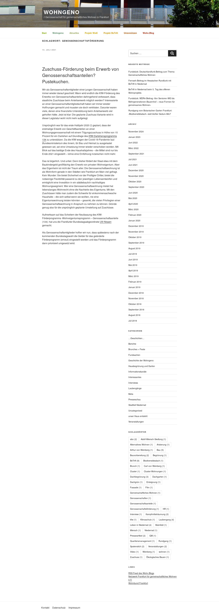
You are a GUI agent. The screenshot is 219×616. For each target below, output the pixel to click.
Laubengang (166, 519)
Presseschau (134, 399)
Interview (136, 514)
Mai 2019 (132, 264)
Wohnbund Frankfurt (138, 583)
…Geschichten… (136, 338)
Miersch (135, 530)
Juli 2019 (132, 253)
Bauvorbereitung (139, 455)
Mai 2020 (132, 198)
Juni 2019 (133, 259)
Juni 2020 (133, 192)
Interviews (133, 382)
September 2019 (136, 242)
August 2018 (134, 315)
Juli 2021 (132, 159)
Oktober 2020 (134, 181)
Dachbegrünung (139, 476)
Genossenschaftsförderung (144, 508)
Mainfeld (161, 524)
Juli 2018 (132, 320)
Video (134, 551)
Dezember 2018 (136, 292)
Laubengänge (135, 388)
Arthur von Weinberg (141, 449)
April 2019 (133, 270)
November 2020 (136, 175)
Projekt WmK (91, 32)
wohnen (164, 551)
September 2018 (136, 309)
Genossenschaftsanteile (143, 503)
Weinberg (149, 551)
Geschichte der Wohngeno (141, 360)
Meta (130, 393)
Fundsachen (134, 354)
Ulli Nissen (105, 221)
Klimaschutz (147, 519)
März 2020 (133, 209)
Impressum (74, 607)
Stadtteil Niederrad (137, 404)
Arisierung (163, 444)
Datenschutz (59, 607)
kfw (133, 519)
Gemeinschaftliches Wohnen (145, 492)
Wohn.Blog (148, 32)
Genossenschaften (140, 498)
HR (166, 508)
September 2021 (136, 153)
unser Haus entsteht (137, 416)
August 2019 (134, 248)
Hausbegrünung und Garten (141, 366)
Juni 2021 (133, 164)
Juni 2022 (133, 142)
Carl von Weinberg (154, 465)
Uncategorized (135, 410)
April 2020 (133, 203)
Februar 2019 (134, 281)
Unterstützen (130, 32)
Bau (160, 449)
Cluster (135, 471)
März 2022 (133, 148)
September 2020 (136, 186)
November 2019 (136, 231)
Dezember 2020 (136, 170)
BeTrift (134, 460)
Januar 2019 (134, 287)
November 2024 (136, 131)
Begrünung (160, 455)
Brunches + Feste (136, 349)
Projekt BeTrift (111, 32)
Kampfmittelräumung (157, 514)
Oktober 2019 (134, 237)
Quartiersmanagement (142, 540)
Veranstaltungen (136, 421)
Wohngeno (58, 32)
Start (44, 32)
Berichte (132, 343)
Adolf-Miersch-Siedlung (153, 439)
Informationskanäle (137, 371)
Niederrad (151, 530)
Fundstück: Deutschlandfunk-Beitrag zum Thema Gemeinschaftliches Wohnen (151, 73)
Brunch (135, 465)
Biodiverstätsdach (153, 460)
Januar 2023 (134, 136)
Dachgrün (136, 482)
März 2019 (133, 276)
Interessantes (134, 377)
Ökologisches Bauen (157, 557)
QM (152, 535)
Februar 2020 (134, 214)
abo (133, 439)
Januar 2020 (134, 220)
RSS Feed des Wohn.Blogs (141, 573)
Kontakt (45, 607)
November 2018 (136, 298)
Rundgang (165, 540)
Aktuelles (74, 32)
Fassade (136, 487)
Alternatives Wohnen (141, 444)
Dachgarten (159, 476)
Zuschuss (136, 557)
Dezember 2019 (136, 225)
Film (149, 487)
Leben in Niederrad (141, 524)
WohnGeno (62, 12)
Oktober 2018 (134, 303)
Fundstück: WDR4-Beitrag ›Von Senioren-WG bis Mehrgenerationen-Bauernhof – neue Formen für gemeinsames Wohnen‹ (151, 101)
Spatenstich (137, 546)
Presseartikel (138, 535)
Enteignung (153, 482)
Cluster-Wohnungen (155, 471)
